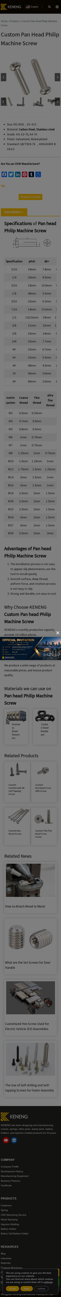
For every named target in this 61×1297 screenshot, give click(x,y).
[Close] (58, 633)
